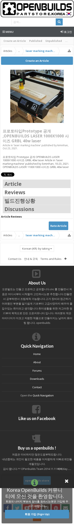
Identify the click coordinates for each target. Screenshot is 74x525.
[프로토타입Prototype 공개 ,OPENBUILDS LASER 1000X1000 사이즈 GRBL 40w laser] (37, 96)
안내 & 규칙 (31, 259)
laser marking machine (27, 145)
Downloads (37, 379)
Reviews (15, 192)
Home (37, 354)
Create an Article (14, 41)
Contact (37, 387)
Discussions (19, 208)
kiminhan (62, 145)
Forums (37, 370)
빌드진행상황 (20, 200)
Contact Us (14, 259)
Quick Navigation (43, 395)
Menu (9, 32)
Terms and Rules (50, 259)
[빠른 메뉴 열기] (69, 51)
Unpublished (53, 41)
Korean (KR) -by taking (36, 248)
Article (13, 183)
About (37, 362)
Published (35, 41)
